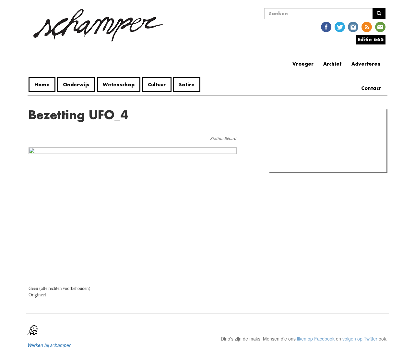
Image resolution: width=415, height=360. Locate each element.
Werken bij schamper (49, 345)
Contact (371, 88)
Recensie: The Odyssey (306, 142)
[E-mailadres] (380, 26)
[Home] (98, 25)
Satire (187, 84)
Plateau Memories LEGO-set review (319, 165)
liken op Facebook (316, 338)
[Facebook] (326, 26)
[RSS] (367, 26)
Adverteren (366, 64)
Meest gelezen (292, 129)
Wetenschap (119, 84)
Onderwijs (76, 84)
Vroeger (303, 64)
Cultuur (157, 84)
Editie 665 (371, 39)
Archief (332, 64)
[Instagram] (353, 26)
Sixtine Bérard (223, 139)
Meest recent (328, 129)
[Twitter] (340, 26)
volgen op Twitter (359, 338)
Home (42, 84)
